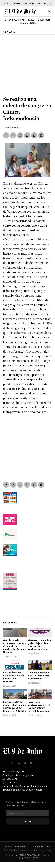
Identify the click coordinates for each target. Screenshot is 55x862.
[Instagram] (12, 763)
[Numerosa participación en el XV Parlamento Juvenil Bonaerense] (40, 694)
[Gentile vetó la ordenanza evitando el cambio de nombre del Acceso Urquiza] (15, 632)
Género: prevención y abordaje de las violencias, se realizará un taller (39, 645)
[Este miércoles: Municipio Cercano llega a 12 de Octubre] (15, 665)
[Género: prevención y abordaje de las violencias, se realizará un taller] (40, 632)
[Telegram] (41, 135)
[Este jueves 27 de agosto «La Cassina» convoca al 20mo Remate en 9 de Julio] (15, 694)
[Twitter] (13, 135)
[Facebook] (6, 135)
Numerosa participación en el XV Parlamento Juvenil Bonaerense (39, 706)
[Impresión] (34, 135)
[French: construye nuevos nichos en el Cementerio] (40, 665)
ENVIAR (27, 821)
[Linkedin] (19, 763)
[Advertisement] (27, 63)
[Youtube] (31, 763)
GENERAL (9, 31)
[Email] (27, 135)
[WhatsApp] (20, 135)
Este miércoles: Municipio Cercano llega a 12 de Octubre (14, 677)
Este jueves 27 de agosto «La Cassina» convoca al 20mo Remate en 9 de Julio (15, 706)
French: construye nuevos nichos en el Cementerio (39, 675)
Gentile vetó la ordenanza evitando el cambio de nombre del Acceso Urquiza (14, 646)
